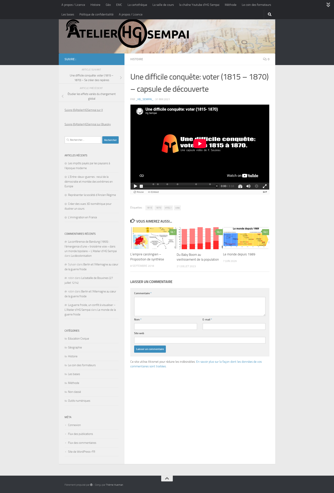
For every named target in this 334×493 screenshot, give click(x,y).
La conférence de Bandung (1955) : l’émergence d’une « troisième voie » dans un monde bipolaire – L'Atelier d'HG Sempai (91, 246)
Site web (139, 333)
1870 (158, 207)
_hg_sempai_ (144, 99)
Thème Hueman (114, 484)
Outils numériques (79, 400)
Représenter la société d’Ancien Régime (92, 195)
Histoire (95, 5)
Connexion (74, 425)
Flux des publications (80, 434)
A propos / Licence (73, 5)
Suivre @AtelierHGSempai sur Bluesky (88, 124)
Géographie (75, 347)
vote (177, 207)
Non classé (74, 392)
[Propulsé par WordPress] (91, 485)
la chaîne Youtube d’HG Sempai (199, 5)
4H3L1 (168, 207)
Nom (137, 319)
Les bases (67, 14)
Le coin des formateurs (256, 5)
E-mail (207, 319)
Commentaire (143, 293)
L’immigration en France (82, 217)
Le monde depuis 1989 (239, 254)
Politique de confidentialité (96, 14)
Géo (108, 5)
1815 (149, 207)
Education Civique (78, 338)
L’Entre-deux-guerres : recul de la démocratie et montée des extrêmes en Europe (89, 181)
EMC (119, 5)
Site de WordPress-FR (81, 451)
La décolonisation (81, 256)
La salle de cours (163, 5)
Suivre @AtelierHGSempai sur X (84, 110)
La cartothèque (137, 5)
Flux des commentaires (82, 443)
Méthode (230, 5)
